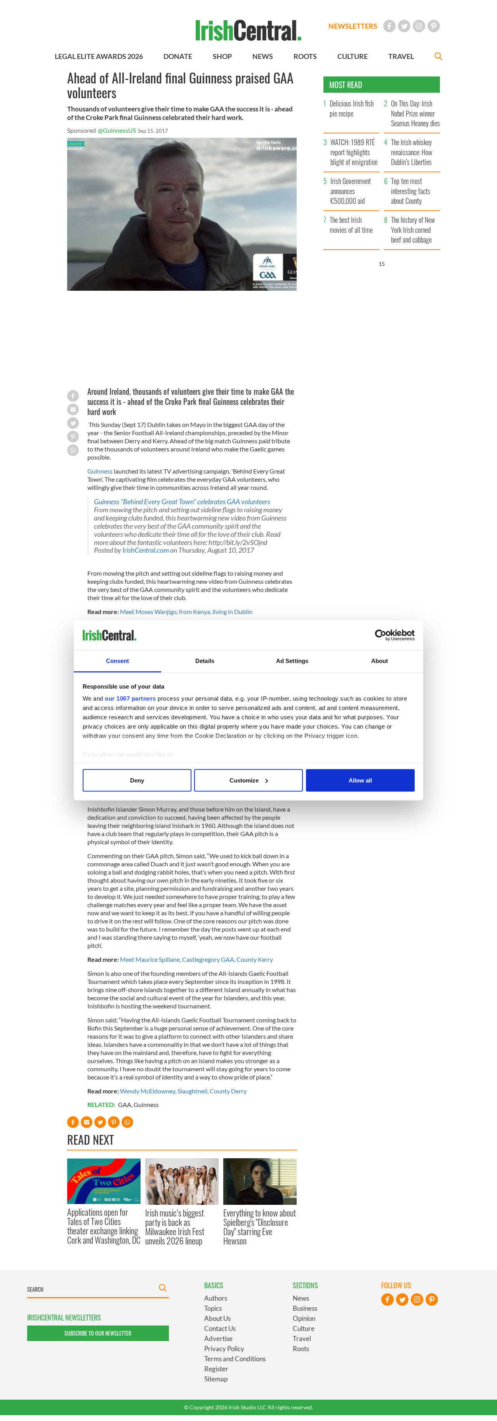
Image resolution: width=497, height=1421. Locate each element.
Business (305, 1308)
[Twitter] (404, 26)
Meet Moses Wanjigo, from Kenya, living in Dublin (186, 611)
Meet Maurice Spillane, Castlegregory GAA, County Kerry (196, 959)
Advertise (218, 1338)
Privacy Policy (224, 1349)
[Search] (438, 57)
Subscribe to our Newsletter (97, 1333)
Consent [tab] (117, 661)
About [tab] (379, 661)
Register (216, 1369)
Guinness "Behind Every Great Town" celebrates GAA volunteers (182, 502)
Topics (213, 1308)
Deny (137, 780)
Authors (215, 1298)
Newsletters (352, 26)
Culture (304, 1328)
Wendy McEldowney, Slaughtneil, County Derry (183, 1091)
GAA (124, 1104)
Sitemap (216, 1379)
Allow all (360, 780)
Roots (301, 1349)
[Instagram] (419, 26)
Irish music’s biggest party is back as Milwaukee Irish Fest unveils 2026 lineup (174, 1227)
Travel (302, 1338)
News (301, 1298)
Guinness (100, 471)
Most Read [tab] (345, 84)
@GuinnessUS (117, 130)
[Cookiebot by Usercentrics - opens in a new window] (381, 635)
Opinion (304, 1318)
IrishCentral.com (145, 550)
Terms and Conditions (235, 1359)
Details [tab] (204, 661)
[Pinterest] (433, 26)
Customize (244, 780)
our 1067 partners (130, 698)
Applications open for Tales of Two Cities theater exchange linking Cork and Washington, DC (104, 1226)
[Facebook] (389, 26)
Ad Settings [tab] (292, 661)
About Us (217, 1318)
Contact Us (220, 1328)
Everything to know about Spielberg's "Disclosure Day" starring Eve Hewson (259, 1227)
